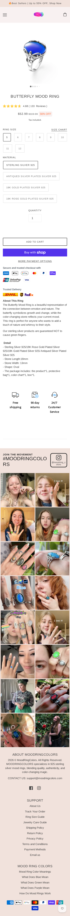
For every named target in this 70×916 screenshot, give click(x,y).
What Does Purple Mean (35, 887)
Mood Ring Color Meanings (35, 871)
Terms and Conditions (35, 844)
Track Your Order (35, 811)
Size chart (59, 129)
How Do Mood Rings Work (35, 893)
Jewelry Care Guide (35, 822)
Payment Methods (35, 849)
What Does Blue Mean (35, 876)
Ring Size (9, 129)
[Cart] (65, 15)
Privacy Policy (35, 838)
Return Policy (35, 833)
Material (9, 157)
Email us (35, 854)
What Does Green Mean (35, 882)
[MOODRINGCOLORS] (39, 16)
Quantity (35, 210)
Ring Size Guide (35, 816)
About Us (35, 805)
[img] (31, 788)
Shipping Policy (35, 827)
